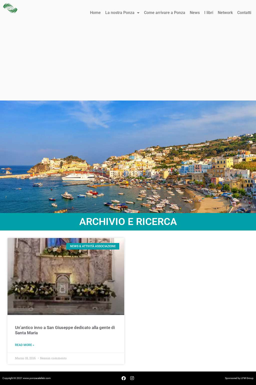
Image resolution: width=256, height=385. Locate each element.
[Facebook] (124, 378)
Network (225, 12)
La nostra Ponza (119, 12)
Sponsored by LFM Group (239, 378)
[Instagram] (132, 378)
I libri (208, 12)
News (195, 12)
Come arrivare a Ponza (164, 12)
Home (95, 12)
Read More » (24, 345)
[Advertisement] (128, 63)
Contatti (244, 12)
